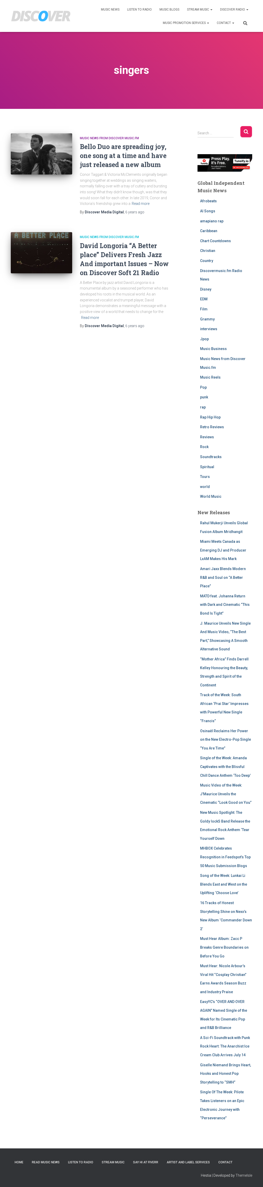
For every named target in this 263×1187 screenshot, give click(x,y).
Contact (224, 23)
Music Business (213, 349)
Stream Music (198, 9)
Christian (207, 251)
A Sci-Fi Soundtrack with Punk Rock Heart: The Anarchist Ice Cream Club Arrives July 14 (225, 1046)
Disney (205, 289)
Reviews (207, 437)
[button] (211, 9)
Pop (203, 387)
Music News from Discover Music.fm (109, 138)
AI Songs (207, 211)
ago (134, 212)
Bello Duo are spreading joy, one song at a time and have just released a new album (123, 155)
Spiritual (207, 467)
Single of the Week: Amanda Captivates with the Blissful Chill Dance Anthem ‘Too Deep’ (225, 766)
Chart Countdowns (215, 241)
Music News (110, 9)
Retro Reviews (212, 427)
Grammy (207, 319)
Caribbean (208, 231)
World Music (210, 496)
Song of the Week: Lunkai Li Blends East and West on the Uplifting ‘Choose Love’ (223, 884)
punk (204, 397)
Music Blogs (169, 9)
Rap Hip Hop (210, 417)
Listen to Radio (139, 9)
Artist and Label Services (188, 1162)
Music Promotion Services (184, 23)
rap (203, 407)
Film (204, 309)
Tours (205, 477)
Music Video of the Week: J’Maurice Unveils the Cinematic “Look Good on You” (225, 794)
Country (206, 261)
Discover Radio (233, 9)
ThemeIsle (244, 1175)
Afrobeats (208, 201)
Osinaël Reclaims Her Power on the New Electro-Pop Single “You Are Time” (225, 739)
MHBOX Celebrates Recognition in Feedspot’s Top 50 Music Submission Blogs (225, 857)
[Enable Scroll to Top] (252, 1176)
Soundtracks (211, 457)
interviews (208, 329)
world (205, 487)
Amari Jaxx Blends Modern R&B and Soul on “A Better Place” (223, 577)
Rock (204, 447)
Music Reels (210, 377)
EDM (204, 299)
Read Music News (46, 1162)
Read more (140, 204)
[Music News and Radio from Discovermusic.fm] (41, 16)
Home (19, 1162)
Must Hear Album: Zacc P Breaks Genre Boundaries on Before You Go (224, 947)
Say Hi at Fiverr (145, 1162)
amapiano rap (211, 221)
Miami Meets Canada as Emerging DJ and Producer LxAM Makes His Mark (223, 550)
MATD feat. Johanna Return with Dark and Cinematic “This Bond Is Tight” (225, 604)
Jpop (204, 339)
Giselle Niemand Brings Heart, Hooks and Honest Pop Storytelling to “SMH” (225, 1073)
